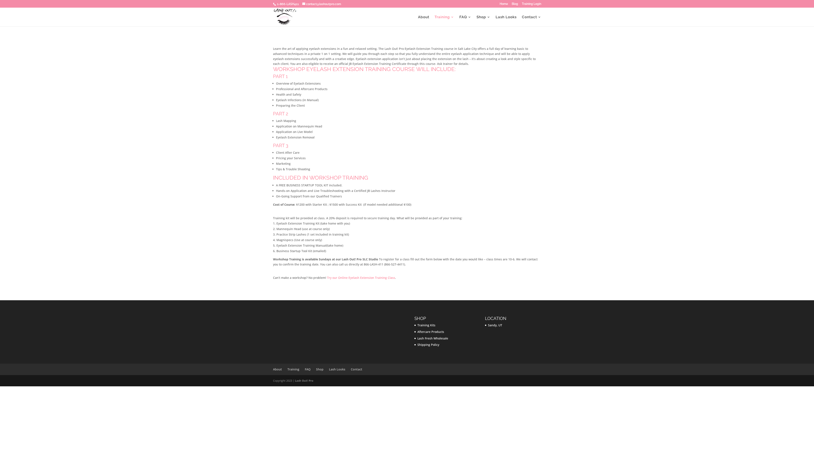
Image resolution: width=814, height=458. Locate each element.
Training (442, 17)
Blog (515, 4)
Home (504, 4)
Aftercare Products (430, 332)
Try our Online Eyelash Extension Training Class (361, 278)
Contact (529, 17)
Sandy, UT (495, 325)
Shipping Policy (428, 345)
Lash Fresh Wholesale (432, 338)
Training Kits (426, 325)
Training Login (531, 4)
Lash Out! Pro (304, 381)
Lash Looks (506, 17)
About (423, 17)
